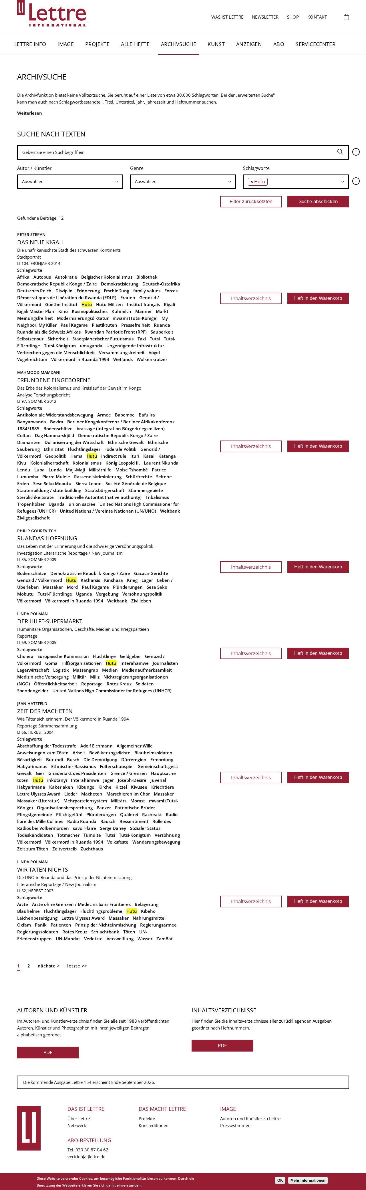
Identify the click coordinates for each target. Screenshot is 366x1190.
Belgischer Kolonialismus (106, 277)
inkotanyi (57, 780)
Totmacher (68, 835)
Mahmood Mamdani (38, 372)
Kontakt (317, 17)
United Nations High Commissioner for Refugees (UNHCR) (112, 690)
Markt (162, 311)
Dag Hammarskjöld (54, 435)
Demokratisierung (119, 284)
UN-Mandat (68, 938)
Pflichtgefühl (69, 814)
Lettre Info (30, 44)
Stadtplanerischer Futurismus (103, 339)
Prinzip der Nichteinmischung (105, 925)
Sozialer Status (145, 828)
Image (65, 44)
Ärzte (22, 904)
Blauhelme (28, 911)
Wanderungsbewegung (156, 842)
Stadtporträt (29, 257)
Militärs (118, 801)
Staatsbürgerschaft (104, 490)
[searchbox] (70, 181)
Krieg (132, 580)
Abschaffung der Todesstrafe (46, 746)
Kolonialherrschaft (49, 463)
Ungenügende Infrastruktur (135, 345)
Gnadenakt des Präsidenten (77, 773)
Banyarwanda (31, 422)
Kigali (169, 304)
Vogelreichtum (32, 359)
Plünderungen (128, 587)
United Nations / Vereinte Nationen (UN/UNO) (108, 511)
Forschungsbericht (51, 395)
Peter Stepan (31, 234)
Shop (293, 17)
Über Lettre (78, 1118)
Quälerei (129, 814)
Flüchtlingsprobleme (101, 911)
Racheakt (152, 814)
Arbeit (79, 752)
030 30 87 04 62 (91, 1150)
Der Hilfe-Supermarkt (49, 621)
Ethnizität (54, 449)
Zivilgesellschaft (33, 518)
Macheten (91, 794)
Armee (104, 415)
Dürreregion (133, 759)
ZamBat (164, 938)
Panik (41, 925)
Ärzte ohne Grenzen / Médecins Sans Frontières (81, 904)
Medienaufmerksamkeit (147, 670)
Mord (72, 587)
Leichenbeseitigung (37, 918)
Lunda (55, 470)
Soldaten (145, 684)
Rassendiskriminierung (98, 476)
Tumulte (92, 835)
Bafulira (147, 415)
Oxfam (24, 925)
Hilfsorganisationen (81, 663)
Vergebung (107, 594)
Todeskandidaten (35, 835)
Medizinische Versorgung (43, 677)
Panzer (104, 807)
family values (146, 290)
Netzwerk (76, 1125)
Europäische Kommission (63, 656)
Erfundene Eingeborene (53, 380)
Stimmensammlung (57, 726)
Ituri (134, 456)
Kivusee (139, 787)
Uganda (57, 504)
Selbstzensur (30, 339)
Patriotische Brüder (135, 807)
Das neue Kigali (40, 242)
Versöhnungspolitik (142, 594)
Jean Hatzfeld (32, 703)
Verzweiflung (120, 938)
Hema (76, 456)
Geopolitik (55, 456)
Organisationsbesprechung (65, 807)
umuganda (91, 345)
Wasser (145, 938)
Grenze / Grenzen (128, 773)
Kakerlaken (61, 787)
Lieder (70, 794)
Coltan (24, 435)
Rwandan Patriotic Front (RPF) (116, 332)
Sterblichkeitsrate (35, 497)
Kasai (148, 456)
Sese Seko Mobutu (52, 483)
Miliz (95, 677)
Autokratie (66, 277)
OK (280, 1180)
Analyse (24, 395)
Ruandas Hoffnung (47, 538)
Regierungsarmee (158, 925)
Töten (129, 932)
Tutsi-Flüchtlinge (55, 594)
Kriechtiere (162, 787)
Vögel (154, 352)
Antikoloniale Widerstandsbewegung (55, 415)
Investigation (29, 553)
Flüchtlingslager (84, 449)
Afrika (23, 277)
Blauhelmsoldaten (153, 752)
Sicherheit (57, 339)
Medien (110, 670)
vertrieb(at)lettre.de (86, 1156)
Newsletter (265, 17)
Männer (143, 311)
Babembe (125, 415)
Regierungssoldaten (37, 932)
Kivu (21, 463)
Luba (39, 470)
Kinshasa (113, 580)
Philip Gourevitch (37, 530)
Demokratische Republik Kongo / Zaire (57, 284)
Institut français (143, 304)
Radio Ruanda (81, 821)
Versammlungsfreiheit (122, 352)
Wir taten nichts (42, 869)
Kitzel (121, 787)
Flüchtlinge (104, 656)
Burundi (54, 759)
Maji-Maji (75, 470)
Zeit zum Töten (32, 849)
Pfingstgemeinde (34, 814)
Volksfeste (117, 842)
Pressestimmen (235, 1125)
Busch (73, 759)
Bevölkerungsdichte (109, 752)
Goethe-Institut (61, 304)
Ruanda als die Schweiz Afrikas (49, 332)
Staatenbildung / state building (49, 490)
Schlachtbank (105, 932)
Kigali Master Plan (35, 311)
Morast (137, 801)
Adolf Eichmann (96, 746)
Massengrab (85, 670)
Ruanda (162, 325)
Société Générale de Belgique (136, 483)
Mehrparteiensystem (85, 801)
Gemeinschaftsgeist (158, 766)
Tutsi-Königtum (60, 345)
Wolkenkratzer (152, 359)
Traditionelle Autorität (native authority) (100, 497)
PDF (47, 1052)
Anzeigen (249, 44)
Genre (137, 168)
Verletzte (93, 938)
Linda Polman (32, 613)
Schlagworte (256, 168)
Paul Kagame (74, 325)
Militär (79, 677)
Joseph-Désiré (132, 780)
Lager (147, 580)
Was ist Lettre (227, 17)
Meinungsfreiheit (35, 318)
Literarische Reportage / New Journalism (83, 553)
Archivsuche (178, 44)
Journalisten (165, 663)
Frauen (127, 297)
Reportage (27, 636)
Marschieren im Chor (128, 794)
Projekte (97, 44)
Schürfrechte (139, 476)
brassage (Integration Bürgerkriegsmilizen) (121, 428)
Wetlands (123, 359)
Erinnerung (88, 290)
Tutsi (155, 339)
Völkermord (29, 601)
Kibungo (85, 787)
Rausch (108, 821)
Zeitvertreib (64, 849)
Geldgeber (130, 656)
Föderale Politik (120, 449)
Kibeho (148, 911)
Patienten (61, 925)
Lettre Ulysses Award (38, 794)
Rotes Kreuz (119, 684)
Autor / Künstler (34, 168)
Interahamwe (134, 663)
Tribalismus (157, 497)
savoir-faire (84, 828)
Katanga (167, 456)
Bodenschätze (58, 428)
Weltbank (170, 511)
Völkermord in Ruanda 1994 (80, 359)
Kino (63, 311)
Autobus (42, 277)
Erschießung (116, 290)
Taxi (142, 339)
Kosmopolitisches (90, 311)
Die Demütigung (100, 759)
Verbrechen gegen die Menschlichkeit (56, 352)
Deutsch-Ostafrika (161, 284)
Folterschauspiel (117, 766)
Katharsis (90, 580)
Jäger (108, 780)
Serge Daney (113, 828)
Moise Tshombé (132, 470)
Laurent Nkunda (161, 463)
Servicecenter (315, 44)
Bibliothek (147, 277)
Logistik (61, 670)
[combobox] (70, 181)
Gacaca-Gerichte (151, 573)
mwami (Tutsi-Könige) (135, 318)
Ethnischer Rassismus (73, 766)
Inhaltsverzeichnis (251, 298)
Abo (278, 44)
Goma (51, 663)
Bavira (56, 422)
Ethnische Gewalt (126, 442)
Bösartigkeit (29, 759)
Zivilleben (141, 601)
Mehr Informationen (308, 1180)
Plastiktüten (104, 325)
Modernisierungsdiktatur (83, 318)
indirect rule (113, 456)
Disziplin (64, 290)
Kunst (216, 44)
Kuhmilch (121, 311)
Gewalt (24, 773)
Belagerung (146, 904)
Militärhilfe (100, 470)
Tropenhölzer (31, 504)
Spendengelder (32, 690)
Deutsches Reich (34, 290)
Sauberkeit (162, 332)
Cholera (25, 656)
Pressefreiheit (135, 325)
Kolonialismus (87, 463)
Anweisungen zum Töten (43, 752)
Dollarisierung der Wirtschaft (74, 442)
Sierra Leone (88, 483)
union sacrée (82, 504)
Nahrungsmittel (149, 918)
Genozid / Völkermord (39, 580)
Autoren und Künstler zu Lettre (250, 1118)
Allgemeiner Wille (135, 746)
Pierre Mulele (56, 476)
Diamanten (29, 442)
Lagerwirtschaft (33, 670)
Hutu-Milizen (109, 304)
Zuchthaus (92, 849)
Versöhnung (167, 835)
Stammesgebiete (145, 490)
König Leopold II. (123, 463)
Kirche (105, 787)
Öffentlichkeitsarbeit (55, 684)
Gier (40, 773)
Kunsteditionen (153, 1125)
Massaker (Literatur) (38, 801)
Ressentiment (134, 821)
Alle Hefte (135, 44)
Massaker (53, 587)
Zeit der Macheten (45, 711)
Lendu (23, 470)
